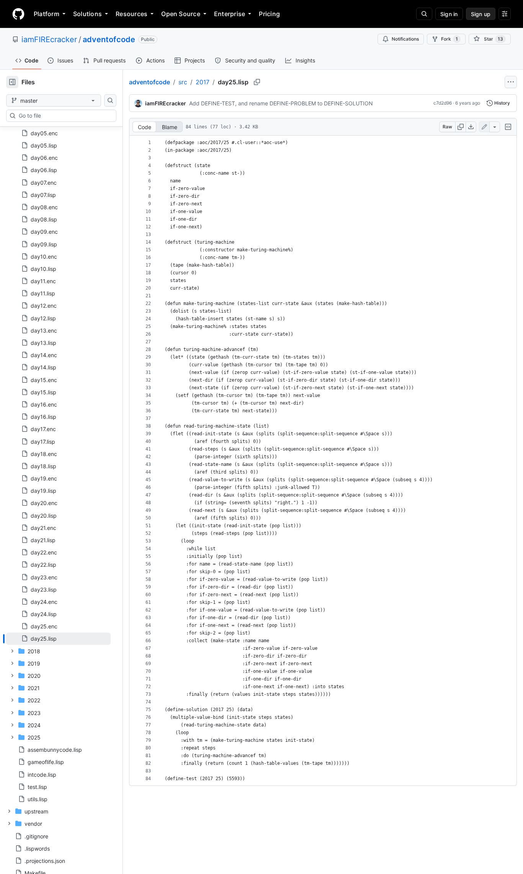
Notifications (405, 39)
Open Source (180, 14)
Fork (449, 39)
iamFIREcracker (49, 39)
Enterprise (229, 14)
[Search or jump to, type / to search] (424, 14)
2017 (202, 82)
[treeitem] (58, 639)
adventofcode (109, 39)
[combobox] (64, 115)
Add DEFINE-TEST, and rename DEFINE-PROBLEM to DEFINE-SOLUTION (281, 103)
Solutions (87, 14)
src (182, 82)
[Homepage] (18, 14)
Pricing (269, 14)
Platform (46, 14)
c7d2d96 (442, 103)
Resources (131, 14)
